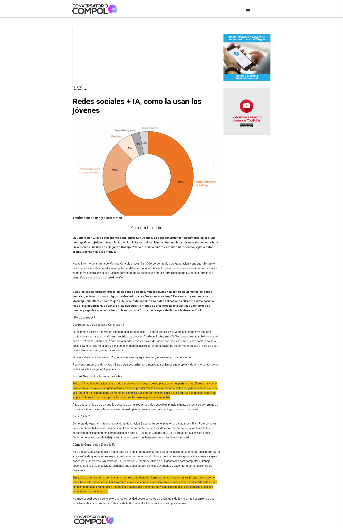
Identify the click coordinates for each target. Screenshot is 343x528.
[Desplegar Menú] (248, 9)
